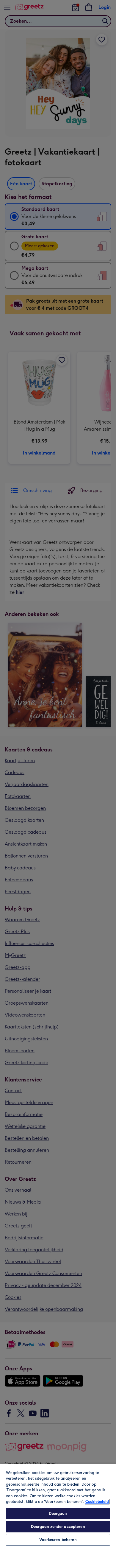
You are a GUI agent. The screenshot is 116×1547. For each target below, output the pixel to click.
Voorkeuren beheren (57, 1539)
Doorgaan (58, 1513)
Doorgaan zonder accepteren (58, 1526)
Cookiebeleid (97, 1501)
